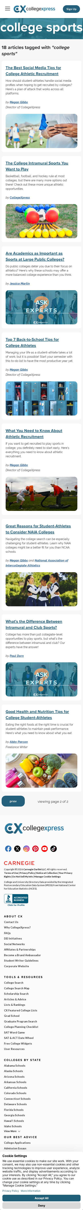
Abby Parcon (19, 741)
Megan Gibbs (19, 102)
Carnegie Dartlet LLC (34, 869)
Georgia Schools (14, 1115)
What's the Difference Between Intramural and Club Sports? (34, 624)
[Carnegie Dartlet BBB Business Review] (16, 905)
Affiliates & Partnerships (20, 949)
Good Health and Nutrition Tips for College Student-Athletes (37, 714)
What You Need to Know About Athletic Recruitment (34, 433)
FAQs (7, 933)
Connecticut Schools (17, 1098)
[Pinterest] (35, 851)
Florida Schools (14, 1109)
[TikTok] (53, 851)
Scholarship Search (16, 993)
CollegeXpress (20, 197)
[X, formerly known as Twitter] (17, 851)
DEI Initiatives (13, 938)
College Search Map (16, 988)
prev (13, 801)
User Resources (14, 1049)
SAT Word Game (14, 1032)
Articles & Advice (15, 999)
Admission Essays (15, 1148)
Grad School (12, 1015)
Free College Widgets (18, 1043)
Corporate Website (16, 966)
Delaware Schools (15, 1104)
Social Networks (14, 944)
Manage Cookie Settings (47, 876)
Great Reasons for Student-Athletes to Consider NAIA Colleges (38, 529)
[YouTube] (44, 851)
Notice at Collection (46, 872)
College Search (13, 982)
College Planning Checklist (21, 1026)
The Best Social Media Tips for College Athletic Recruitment (33, 71)
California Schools (15, 1087)
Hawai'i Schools (14, 1120)
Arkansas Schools (15, 1082)
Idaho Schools (13, 1126)
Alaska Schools (13, 1071)
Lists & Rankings (14, 1004)
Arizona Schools (14, 1076)
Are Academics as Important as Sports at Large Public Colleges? (35, 256)
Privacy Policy (27, 872)
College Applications (17, 1142)
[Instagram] (26, 851)
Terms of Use (11, 872)
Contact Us (11, 922)
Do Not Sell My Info (22, 876)
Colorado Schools (15, 1093)
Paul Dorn (17, 656)
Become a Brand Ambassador (22, 955)
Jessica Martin (20, 283)
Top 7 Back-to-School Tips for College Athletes (32, 342)
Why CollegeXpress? (17, 927)
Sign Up (71, 9)
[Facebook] (8, 851)
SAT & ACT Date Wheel (19, 1037)
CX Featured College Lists (20, 1010)
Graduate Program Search (20, 1021)
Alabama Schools (14, 1065)
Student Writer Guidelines (21, 960)
